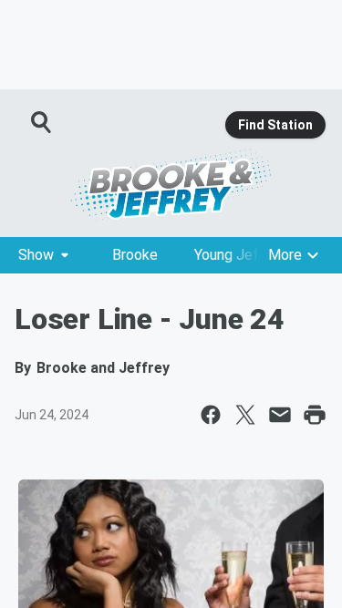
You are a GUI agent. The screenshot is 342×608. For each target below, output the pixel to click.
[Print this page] (314, 415)
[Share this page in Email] (280, 415)
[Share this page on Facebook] (210, 415)
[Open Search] (42, 122)
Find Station (275, 125)
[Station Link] (171, 184)
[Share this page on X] (245, 415)
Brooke (135, 254)
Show (36, 254)
